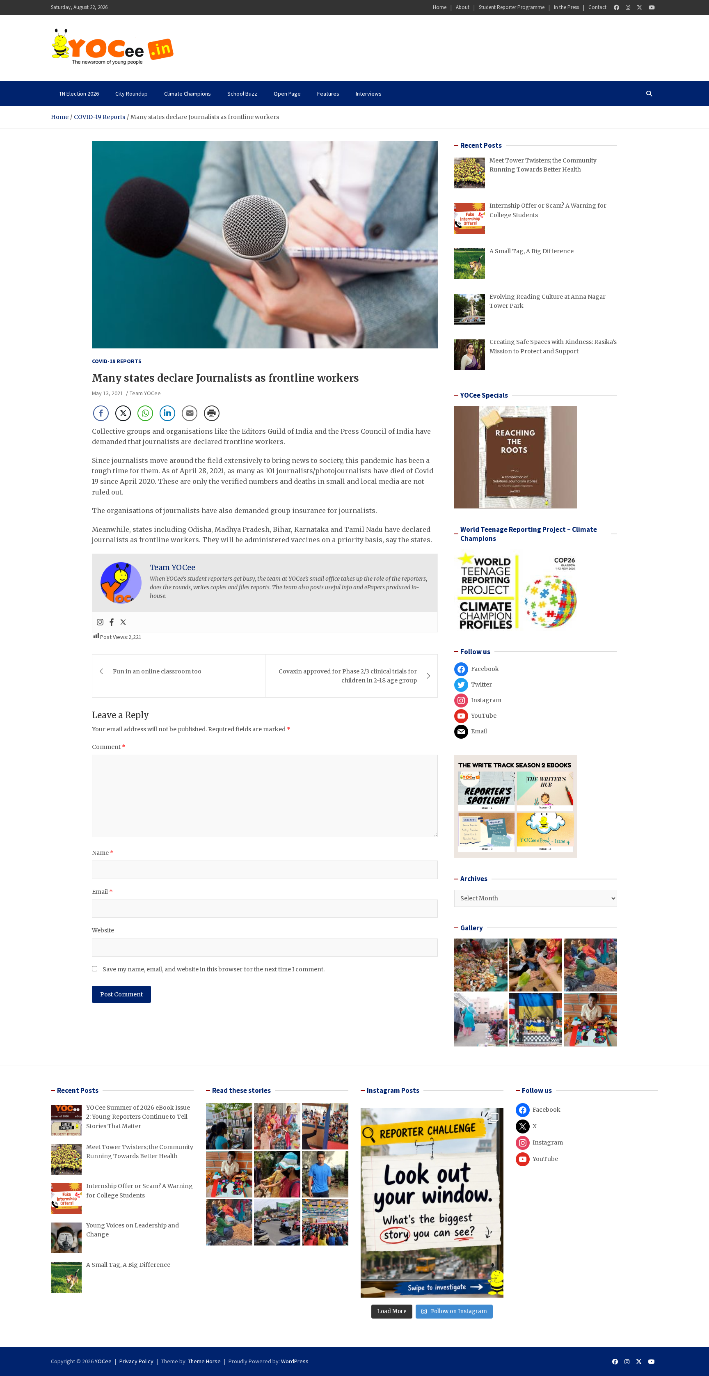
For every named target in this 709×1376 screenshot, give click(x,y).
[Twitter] (639, 7)
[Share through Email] (189, 413)
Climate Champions (187, 93)
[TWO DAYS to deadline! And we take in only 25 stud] (432, 1203)
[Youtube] (651, 7)
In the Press (566, 7)
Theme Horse (204, 1361)
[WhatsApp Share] (145, 413)
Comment (109, 747)
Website (103, 930)
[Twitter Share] (123, 413)
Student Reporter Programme (511, 7)
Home (439, 7)
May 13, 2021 (107, 393)
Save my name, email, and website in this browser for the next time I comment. (214, 969)
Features (328, 93)
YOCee (103, 1361)
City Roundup (131, 93)
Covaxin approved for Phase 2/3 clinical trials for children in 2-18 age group (348, 676)
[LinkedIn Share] (167, 413)
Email (102, 891)
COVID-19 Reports (117, 361)
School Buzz (242, 93)
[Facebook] (616, 7)
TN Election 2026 (79, 93)
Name (103, 852)
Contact (597, 7)
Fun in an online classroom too (157, 671)
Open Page (287, 93)
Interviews (369, 93)
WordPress (295, 1361)
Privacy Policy (136, 1361)
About (462, 7)
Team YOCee (145, 393)
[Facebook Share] (101, 413)
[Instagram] (628, 7)
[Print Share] (212, 413)
